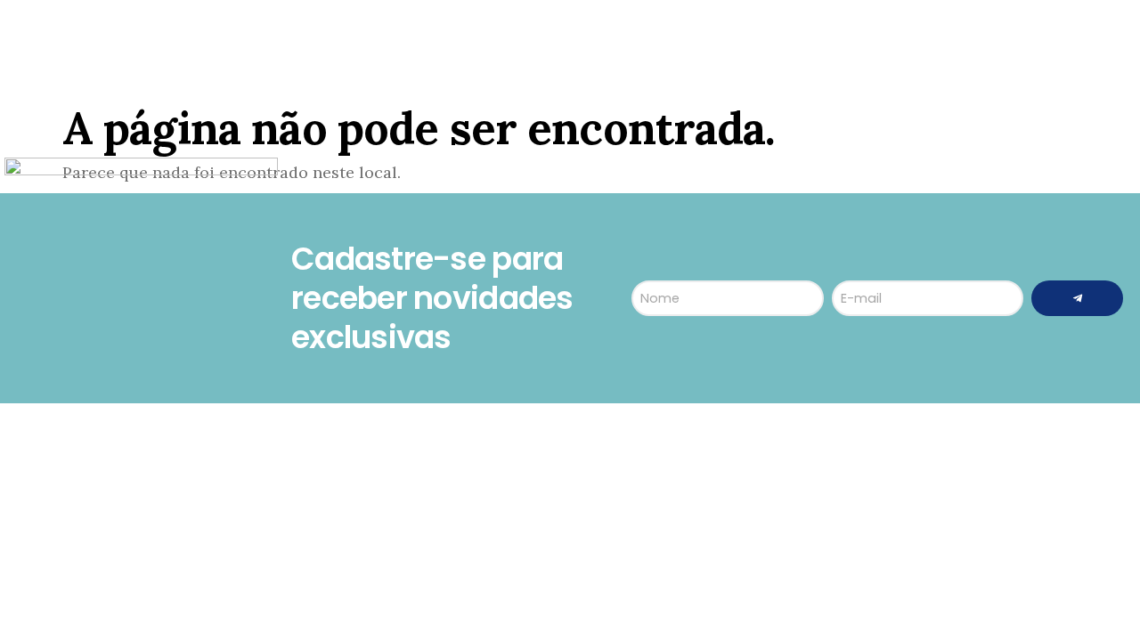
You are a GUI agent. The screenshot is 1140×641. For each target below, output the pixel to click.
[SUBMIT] (1077, 298)
